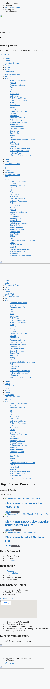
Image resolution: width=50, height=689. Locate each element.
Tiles (11, 89)
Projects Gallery (16, 120)
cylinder (13, 83)
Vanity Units (9, 72)
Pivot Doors (14, 116)
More (7, 78)
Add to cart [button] (15, 512)
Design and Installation (18, 111)
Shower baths (15, 124)
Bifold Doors (15, 105)
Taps (11, 87)
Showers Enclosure (12, 74)
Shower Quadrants (17, 129)
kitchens (8, 76)
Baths (7, 65)
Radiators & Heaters (12, 63)
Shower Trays (15, 131)
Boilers (7, 61)
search (2, 33)
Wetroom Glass (15, 153)
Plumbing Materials (17, 85)
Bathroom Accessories (18, 80)
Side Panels (14, 133)
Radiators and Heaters (18, 122)
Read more (16, 530)
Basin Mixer (14, 94)
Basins (7, 69)
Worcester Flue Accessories (20, 155)
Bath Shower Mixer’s (18, 98)
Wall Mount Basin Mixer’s (20, 148)
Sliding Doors (15, 135)
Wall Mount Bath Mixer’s (19, 151)
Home (7, 59)
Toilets (7, 67)
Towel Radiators (16, 144)
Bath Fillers (14, 96)
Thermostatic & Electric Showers (22, 140)
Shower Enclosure (17, 127)
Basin (12, 91)
